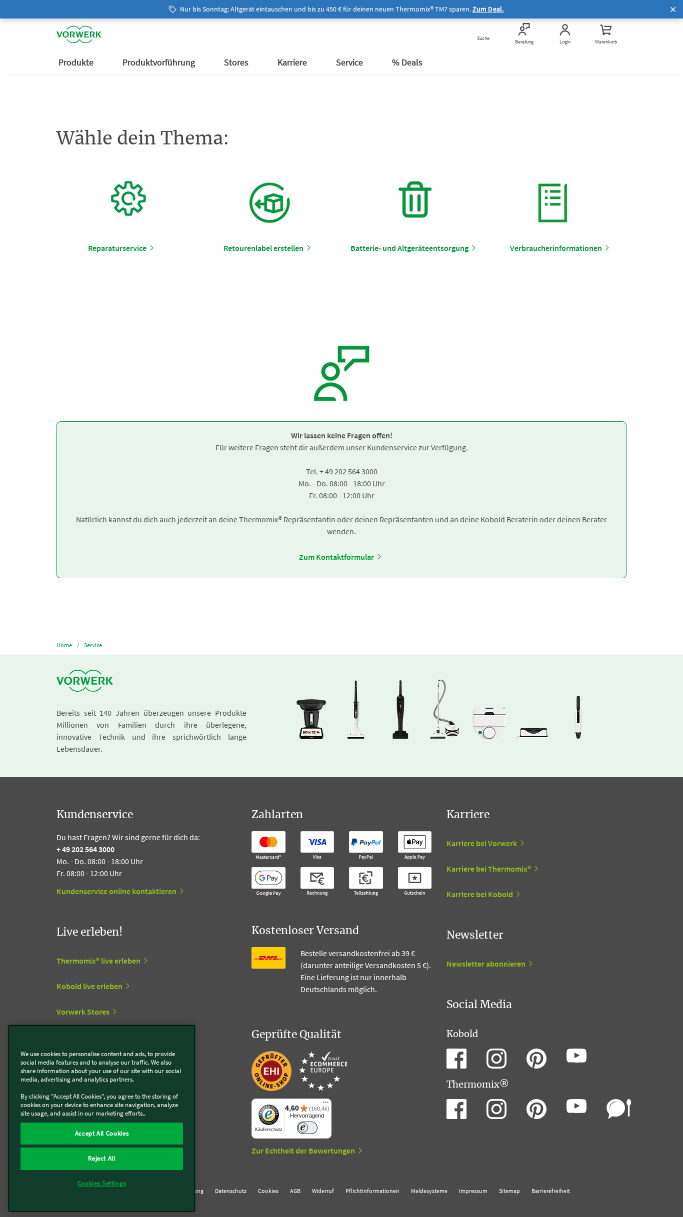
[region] (102, 1118)
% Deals (408, 62)
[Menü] (326, 1105)
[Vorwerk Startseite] (79, 34)
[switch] (307, 1128)
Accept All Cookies (102, 1133)
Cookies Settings (102, 1183)
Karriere (293, 62)
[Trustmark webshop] (300, 1071)
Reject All (102, 1158)
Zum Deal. (488, 8)
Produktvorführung (159, 62)
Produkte (77, 62)
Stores (237, 62)
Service (350, 62)
